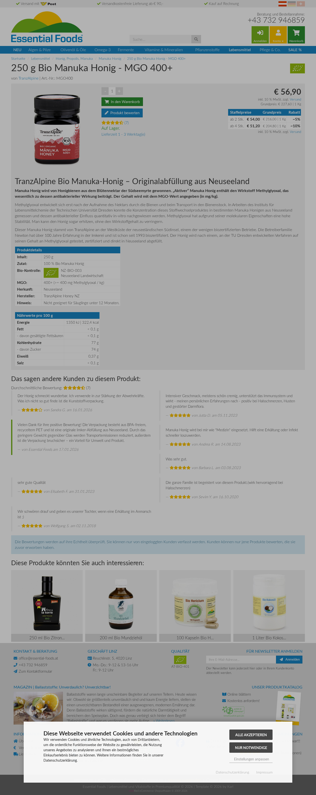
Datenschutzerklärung (232, 772)
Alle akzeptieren (251, 734)
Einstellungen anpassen (251, 759)
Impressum (264, 772)
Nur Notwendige (251, 747)
